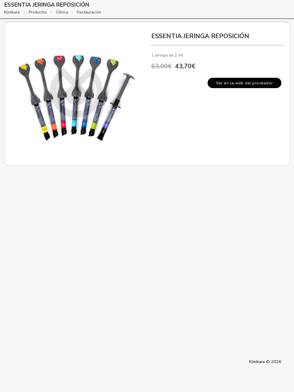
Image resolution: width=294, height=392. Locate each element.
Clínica (62, 12)
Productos (38, 12)
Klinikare (12, 12)
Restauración (89, 12)
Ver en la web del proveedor (244, 83)
